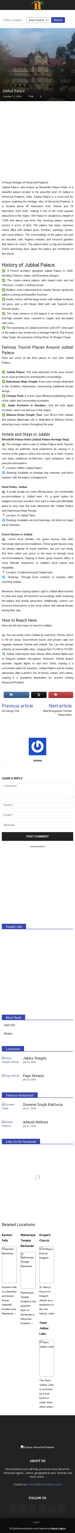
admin (37, 760)
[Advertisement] (37, 142)
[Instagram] (22, 1508)
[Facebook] (13, 1508)
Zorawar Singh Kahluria (43, 1104)
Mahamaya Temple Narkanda (28, 1240)
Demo (8, 1033)
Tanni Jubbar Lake (44, 1328)
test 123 (9, 1025)
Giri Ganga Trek (10, 710)
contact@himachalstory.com (44, 1484)
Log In (36, 1522)
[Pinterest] (42, 1508)
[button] (70, 5)
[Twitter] (52, 1508)
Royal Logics (58, 1528)
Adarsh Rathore (35, 1122)
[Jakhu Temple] (11, 1062)
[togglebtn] (5, 5)
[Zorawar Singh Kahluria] (11, 1109)
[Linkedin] (32, 1508)
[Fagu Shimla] (11, 1080)
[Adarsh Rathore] (11, 1126)
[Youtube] (62, 1508)
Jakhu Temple (34, 1058)
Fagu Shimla (33, 1075)
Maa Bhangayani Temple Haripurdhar (57, 712)
